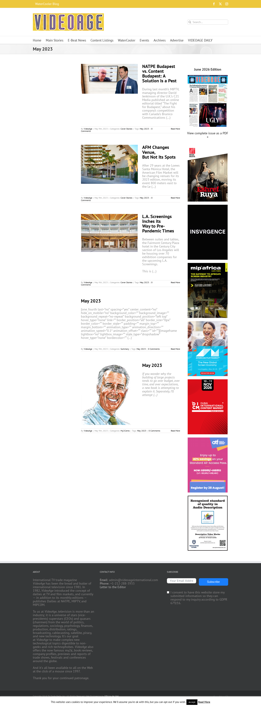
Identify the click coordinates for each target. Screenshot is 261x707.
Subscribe (213, 581)
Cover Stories (126, 128)
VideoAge (88, 128)
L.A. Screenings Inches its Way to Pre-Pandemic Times (158, 223)
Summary (125, 349)
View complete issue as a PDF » (207, 135)
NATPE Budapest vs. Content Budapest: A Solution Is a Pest (159, 73)
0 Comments (154, 349)
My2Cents (125, 430)
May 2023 (144, 128)
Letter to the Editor (113, 587)
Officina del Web (111, 696)
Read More (175, 128)
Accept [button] (192, 702)
